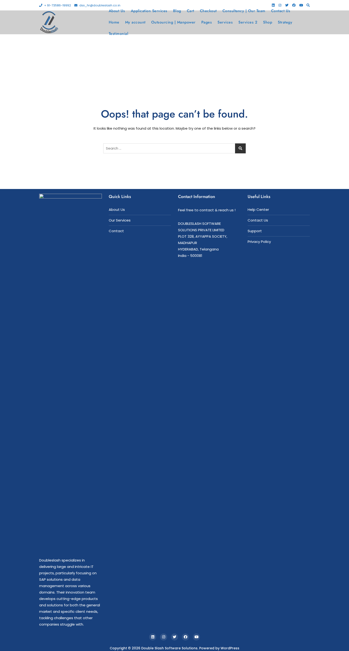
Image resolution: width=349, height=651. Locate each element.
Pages (206, 22)
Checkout (208, 11)
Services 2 (247, 22)
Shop (267, 22)
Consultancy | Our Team (243, 11)
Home (114, 22)
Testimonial (118, 33)
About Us (117, 11)
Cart (190, 11)
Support (255, 230)
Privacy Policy (259, 241)
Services (225, 22)
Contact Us (280, 11)
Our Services (120, 220)
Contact (116, 230)
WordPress (230, 648)
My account (135, 22)
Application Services (149, 11)
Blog (177, 11)
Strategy (285, 22)
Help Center (258, 209)
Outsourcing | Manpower (173, 22)
